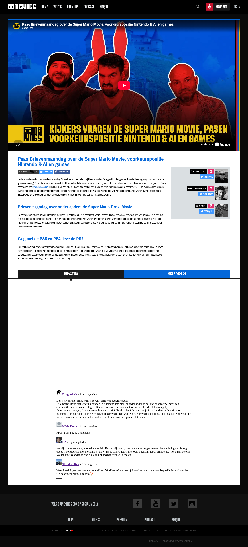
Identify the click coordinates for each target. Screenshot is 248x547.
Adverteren (109, 530)
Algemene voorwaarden (177, 541)
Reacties (71, 274)
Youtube (155, 503)
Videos (57, 6)
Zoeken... (197, 7)
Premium (72, 6)
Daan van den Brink (197, 188)
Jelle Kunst (201, 206)
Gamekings (22, 7)
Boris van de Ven (198, 171)
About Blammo (129, 530)
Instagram (211, 171)
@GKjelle (208, 211)
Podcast (89, 6)
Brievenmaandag (40, 187)
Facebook (137, 503)
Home (44, 6)
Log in (236, 6)
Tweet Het (48, 171)
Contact (148, 530)
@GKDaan (208, 194)
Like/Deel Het (63, 171)
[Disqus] (124, 337)
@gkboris (208, 176)
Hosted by (57, 530)
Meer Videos (177, 274)
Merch (104, 6)
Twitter (173, 503)
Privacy (153, 541)
